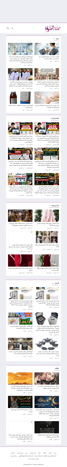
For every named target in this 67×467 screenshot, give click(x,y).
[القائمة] (12, 28)
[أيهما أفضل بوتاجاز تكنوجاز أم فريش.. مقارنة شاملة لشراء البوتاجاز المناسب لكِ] (20, 348)
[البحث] (7, 28)
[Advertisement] (33, 11)
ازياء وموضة (55, 205)
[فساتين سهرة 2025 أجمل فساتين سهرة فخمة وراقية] (20, 264)
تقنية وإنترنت (48, 144)
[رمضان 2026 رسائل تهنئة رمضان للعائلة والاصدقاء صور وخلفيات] (46, 432)
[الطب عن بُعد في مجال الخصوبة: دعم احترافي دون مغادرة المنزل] (46, 54)
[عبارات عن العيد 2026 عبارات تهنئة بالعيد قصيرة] (20, 407)
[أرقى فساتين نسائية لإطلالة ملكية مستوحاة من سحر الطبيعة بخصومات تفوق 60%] (20, 219)
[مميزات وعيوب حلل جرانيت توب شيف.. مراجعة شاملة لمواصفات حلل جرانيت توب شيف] (46, 348)
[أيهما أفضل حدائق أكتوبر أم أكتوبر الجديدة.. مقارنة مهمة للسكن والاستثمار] (20, 324)
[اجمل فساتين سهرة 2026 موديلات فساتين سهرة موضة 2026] (46, 219)
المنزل (57, 283)
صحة (57, 39)
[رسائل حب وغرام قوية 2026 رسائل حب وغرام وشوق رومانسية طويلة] (46, 383)
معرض (43, 249)
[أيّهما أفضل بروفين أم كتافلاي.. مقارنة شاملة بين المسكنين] (20, 101)
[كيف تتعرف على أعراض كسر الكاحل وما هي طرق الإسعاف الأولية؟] (46, 101)
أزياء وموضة (49, 228)
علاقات (50, 390)
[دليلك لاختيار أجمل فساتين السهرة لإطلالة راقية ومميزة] (46, 264)
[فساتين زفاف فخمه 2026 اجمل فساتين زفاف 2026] (46, 242)
